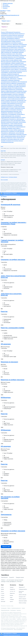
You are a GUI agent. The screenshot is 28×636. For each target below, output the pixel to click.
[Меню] (2, 17)
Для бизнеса (13, 610)
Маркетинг (4, 13)
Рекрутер (4, 311)
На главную (4, 196)
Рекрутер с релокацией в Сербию (12, 328)
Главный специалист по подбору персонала (12, 241)
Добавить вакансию (8, 3)
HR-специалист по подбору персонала (10, 497)
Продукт (3, 12)
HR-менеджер (6, 344)
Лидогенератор (6, 514)
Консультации (6, 6)
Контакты (19, 610)
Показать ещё (6, 546)
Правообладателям (5, 610)
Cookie (23, 608)
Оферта (9, 608)
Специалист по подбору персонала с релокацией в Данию (13, 223)
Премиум (5, 8)
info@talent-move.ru (4, 177)
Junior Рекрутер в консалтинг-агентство (11, 294)
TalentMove (3, 10)
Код (1, 15)
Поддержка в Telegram (13, 177)
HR (6, 15)
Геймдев (12, 15)
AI (18, 15)
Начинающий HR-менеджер (10, 204)
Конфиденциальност (15, 608)
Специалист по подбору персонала (13, 259)
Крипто (16, 15)
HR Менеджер (6, 397)
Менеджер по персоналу (9, 362)
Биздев (8, 15)
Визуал (3, 15)
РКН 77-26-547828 (4, 179)
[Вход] (0, 17)
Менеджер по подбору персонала (12, 380)
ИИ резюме (5, 5)
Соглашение (4, 608)
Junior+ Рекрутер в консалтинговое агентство (13, 276)
